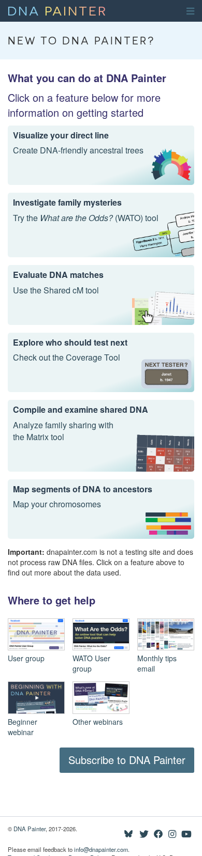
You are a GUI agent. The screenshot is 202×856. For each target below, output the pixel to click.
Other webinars (98, 722)
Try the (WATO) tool (85, 218)
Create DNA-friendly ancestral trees (78, 150)
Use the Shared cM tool (56, 290)
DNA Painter (29, 828)
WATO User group (91, 663)
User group (26, 658)
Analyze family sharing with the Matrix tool (63, 431)
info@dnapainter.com (101, 849)
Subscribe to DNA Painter (126, 759)
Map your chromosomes (57, 504)
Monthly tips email (157, 663)
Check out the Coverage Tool (66, 357)
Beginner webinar (22, 727)
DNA (57, 10)
